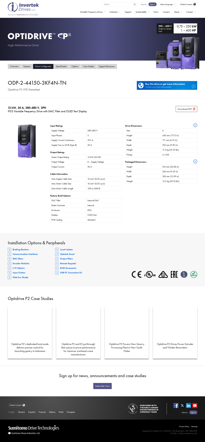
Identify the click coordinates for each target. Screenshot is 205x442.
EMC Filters (18, 258)
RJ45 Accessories (68, 268)
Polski (61, 412)
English (12, 412)
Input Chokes (19, 272)
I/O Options (19, 268)
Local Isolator (66, 249)
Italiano (52, 412)
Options (75, 66)
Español (31, 412)
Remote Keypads (68, 263)
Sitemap (194, 426)
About (176, 11)
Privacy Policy (184, 426)
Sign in (152, 4)
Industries (114, 11)
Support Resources (107, 66)
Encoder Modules (21, 263)
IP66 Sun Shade (20, 277)
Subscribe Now (102, 386)
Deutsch (21, 412)
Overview (14, 66)
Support (128, 11)
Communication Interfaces (25, 254)
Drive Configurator (43, 66)
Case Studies (88, 66)
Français (42, 412)
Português (71, 412)
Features (27, 66)
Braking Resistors (21, 249)
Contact (189, 11)
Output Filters (66, 258)
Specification (61, 66)
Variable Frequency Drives (91, 11)
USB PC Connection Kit (71, 272)
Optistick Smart (67, 254)
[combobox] (117, 4)
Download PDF (185, 109)
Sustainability (141, 11)
